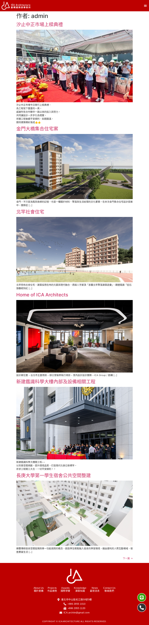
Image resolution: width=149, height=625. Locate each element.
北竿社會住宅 (30, 212)
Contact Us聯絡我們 (109, 589)
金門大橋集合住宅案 (37, 129)
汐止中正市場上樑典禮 (39, 24)
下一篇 (128, 558)
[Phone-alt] (141, 607)
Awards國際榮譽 (65, 589)
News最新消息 (95, 589)
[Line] (141, 597)
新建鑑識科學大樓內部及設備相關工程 (55, 381)
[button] (145, 5)
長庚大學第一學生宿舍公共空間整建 (53, 475)
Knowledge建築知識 (80, 589)
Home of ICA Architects (42, 295)
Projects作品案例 (52, 589)
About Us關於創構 (39, 589)
